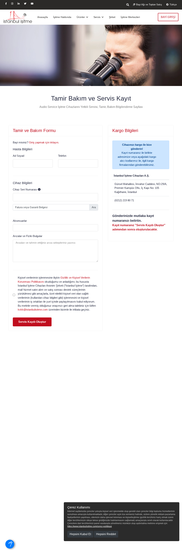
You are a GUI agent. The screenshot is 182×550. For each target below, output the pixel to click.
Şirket (112, 17)
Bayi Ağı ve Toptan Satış (149, 4)
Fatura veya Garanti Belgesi (31, 207)
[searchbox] (15, 227)
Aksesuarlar (20, 220)
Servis (97, 17)
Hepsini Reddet (106, 534)
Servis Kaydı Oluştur (32, 321)
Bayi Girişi (168, 16)
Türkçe (173, 4)
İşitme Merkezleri (130, 17)
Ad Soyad (18, 155)
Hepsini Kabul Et (80, 534)
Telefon (62, 155)
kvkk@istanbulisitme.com (33, 309)
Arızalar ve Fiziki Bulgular (27, 236)
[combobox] (55, 227)
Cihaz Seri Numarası (25, 189)
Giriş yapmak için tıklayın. (44, 142)
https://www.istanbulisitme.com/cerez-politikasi (89, 526)
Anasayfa (42, 17)
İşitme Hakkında (62, 17)
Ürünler (81, 17)
